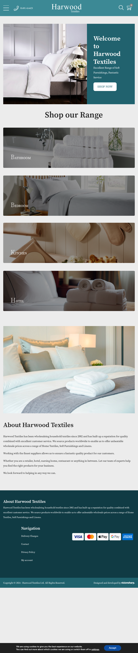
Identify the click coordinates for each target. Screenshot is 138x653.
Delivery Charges (29, 536)
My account (27, 560)
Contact (25, 544)
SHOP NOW (105, 86)
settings (95, 649)
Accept (112, 647)
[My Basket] (129, 8)
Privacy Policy (28, 552)
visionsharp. (128, 582)
